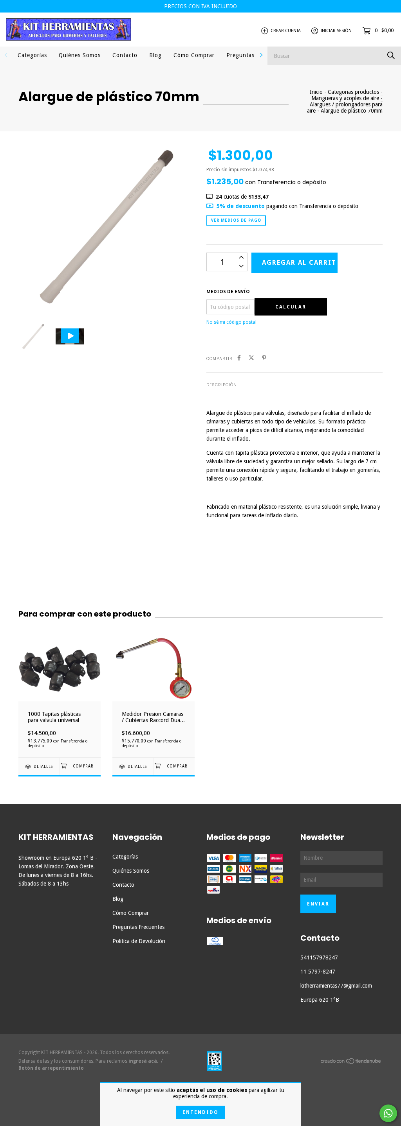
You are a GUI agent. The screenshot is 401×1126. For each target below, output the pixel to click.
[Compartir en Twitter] (251, 358)
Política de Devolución (138, 941)
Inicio (316, 92)
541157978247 (319, 957)
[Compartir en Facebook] (239, 358)
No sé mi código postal (231, 322)
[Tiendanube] (351, 1063)
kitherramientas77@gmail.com (336, 986)
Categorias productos (353, 92)
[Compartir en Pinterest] (264, 358)
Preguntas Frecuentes (138, 927)
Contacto (124, 55)
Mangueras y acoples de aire (345, 98)
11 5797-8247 (317, 971)
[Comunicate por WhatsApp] (388, 1113)
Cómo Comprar (194, 55)
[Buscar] (391, 55)
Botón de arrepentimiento (51, 1068)
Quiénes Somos (80, 55)
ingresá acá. (143, 1061)
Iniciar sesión (336, 30)
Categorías (32, 55)
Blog (155, 55)
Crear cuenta (286, 30)
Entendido (200, 1112)
